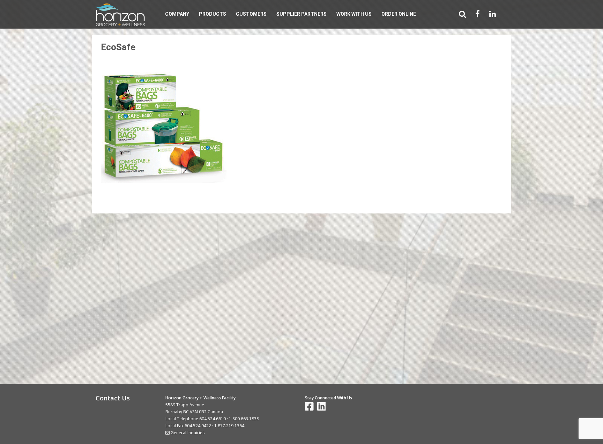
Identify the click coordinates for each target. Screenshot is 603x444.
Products (212, 14)
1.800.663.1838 (244, 419)
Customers (251, 14)
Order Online (398, 14)
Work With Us (354, 14)
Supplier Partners (301, 14)
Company (177, 14)
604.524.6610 (212, 419)
